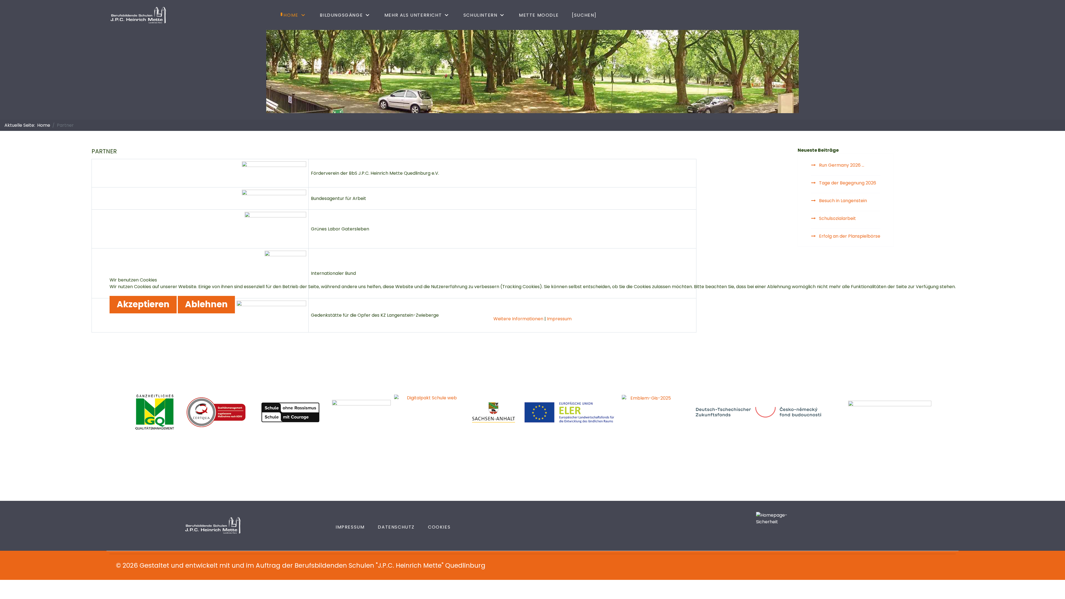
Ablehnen (206, 304)
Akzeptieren (143, 304)
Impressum (559, 319)
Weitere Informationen (518, 319)
